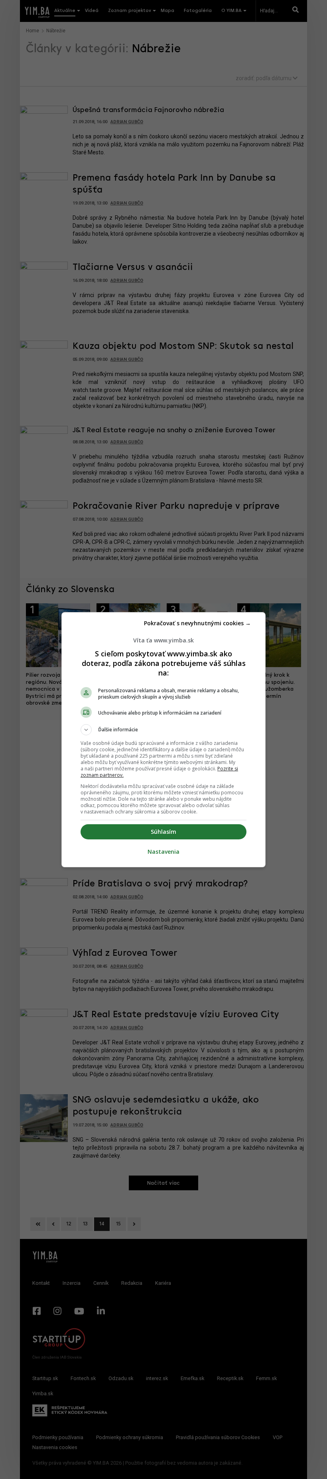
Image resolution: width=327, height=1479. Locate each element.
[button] (163, 729)
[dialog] (163, 739)
